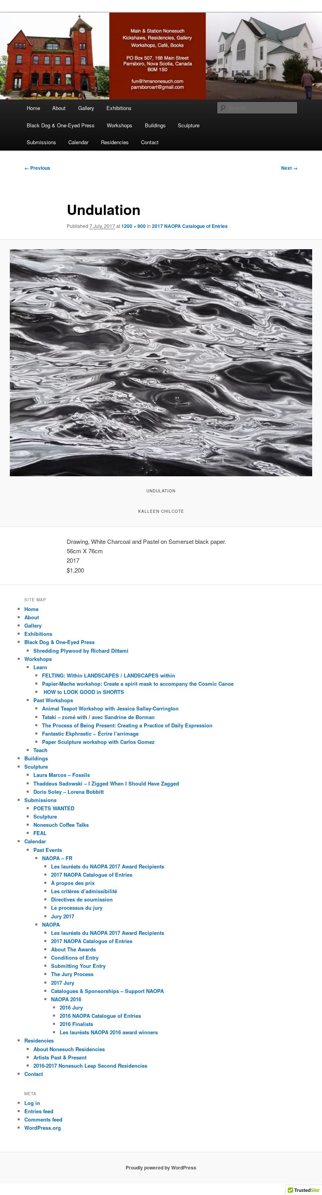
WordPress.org (42, 1127)
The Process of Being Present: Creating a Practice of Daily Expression (127, 725)
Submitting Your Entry (78, 965)
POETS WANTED (53, 808)
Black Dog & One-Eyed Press (61, 125)
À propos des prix (73, 883)
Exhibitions (119, 108)
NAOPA (51, 924)
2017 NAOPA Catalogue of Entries (190, 225)
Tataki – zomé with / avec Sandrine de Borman (98, 717)
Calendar (78, 142)
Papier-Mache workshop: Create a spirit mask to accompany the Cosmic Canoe (138, 683)
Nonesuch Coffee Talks (61, 824)
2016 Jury (71, 1007)
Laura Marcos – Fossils (61, 774)
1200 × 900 (133, 225)
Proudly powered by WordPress (161, 1167)
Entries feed (38, 1111)
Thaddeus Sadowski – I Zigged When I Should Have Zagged (106, 783)
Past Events (47, 850)
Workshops (119, 125)
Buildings (155, 125)
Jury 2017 (62, 916)
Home (33, 108)
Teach (40, 750)
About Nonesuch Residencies (69, 1049)
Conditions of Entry (75, 957)
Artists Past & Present (59, 1057)
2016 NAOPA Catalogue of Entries (100, 1015)
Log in (32, 1103)
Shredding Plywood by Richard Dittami (80, 650)
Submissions (41, 142)
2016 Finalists (76, 1024)
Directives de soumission (82, 899)
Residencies (115, 142)
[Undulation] (161, 362)
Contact (150, 142)
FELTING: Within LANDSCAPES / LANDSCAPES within (108, 675)
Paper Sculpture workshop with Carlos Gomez (98, 741)
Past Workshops (53, 700)
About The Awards (73, 949)
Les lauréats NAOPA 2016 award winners (109, 1032)
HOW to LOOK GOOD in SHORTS (83, 692)
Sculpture (188, 125)
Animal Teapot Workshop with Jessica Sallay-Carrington (110, 708)
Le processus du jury (76, 907)
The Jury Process (72, 974)
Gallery (86, 108)
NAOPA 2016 (66, 999)
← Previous (37, 167)
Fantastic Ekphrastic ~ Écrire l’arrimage (90, 733)
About (59, 108)
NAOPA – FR (57, 858)
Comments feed (43, 1119)
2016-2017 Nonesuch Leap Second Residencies (90, 1065)
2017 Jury (62, 982)
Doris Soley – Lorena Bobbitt (68, 791)
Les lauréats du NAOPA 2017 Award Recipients (107, 866)
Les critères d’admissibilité (84, 891)
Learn (40, 667)
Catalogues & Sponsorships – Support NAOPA (107, 991)
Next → (289, 167)
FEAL (40, 833)
